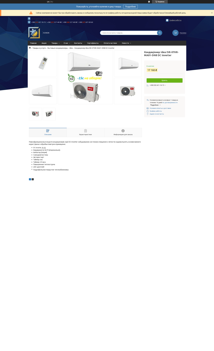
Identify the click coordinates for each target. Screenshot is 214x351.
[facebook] (30, 180)
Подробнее (130, 6)
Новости (125, 43)
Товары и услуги (39, 48)
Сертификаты (93, 43)
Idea (71, 48)
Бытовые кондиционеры (58, 48)
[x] (33, 180)
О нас (66, 43)
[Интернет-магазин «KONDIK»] (34, 32)
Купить (164, 80)
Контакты (78, 43)
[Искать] (159, 32)
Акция (44, 43)
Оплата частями (110, 43)
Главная (33, 43)
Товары (55, 43)
